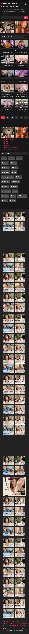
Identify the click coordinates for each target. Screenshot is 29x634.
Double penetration (8, 177)
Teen (14, 195)
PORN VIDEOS (9, 139)
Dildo (15, 172)
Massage (14, 186)
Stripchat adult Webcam (10, 147)
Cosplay (14, 162)
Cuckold (15, 167)
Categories (8, 141)
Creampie (6, 167)
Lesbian (5, 186)
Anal (5, 158)
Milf (16, 191)
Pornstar (6, 195)
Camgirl (5, 162)
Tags (7, 143)
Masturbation (7, 191)
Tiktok (13, 200)
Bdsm (19, 158)
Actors (7, 145)
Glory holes (6, 181)
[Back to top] (24, 629)
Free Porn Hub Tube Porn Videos (9, 5)
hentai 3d (16, 181)
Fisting (19, 177)
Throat (5, 200)
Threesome (23, 195)
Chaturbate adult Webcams (11, 149)
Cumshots (6, 172)
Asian (12, 158)
